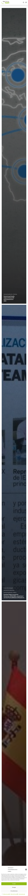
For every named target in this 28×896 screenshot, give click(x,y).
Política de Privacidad (14, 894)
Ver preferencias (14, 890)
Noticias (15, 294)
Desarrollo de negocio (8, 588)
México (15, 592)
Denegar (14, 887)
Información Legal (21, 894)
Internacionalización (8, 294)
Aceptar (14, 883)
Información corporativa (9, 590)
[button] (26, 869)
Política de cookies (6, 894)
